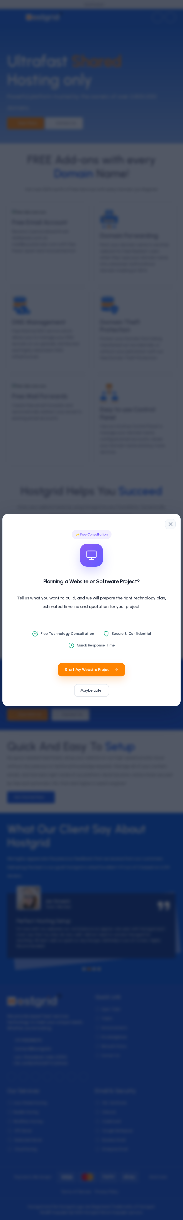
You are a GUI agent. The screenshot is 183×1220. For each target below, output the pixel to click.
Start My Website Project (88, 669)
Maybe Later (91, 690)
